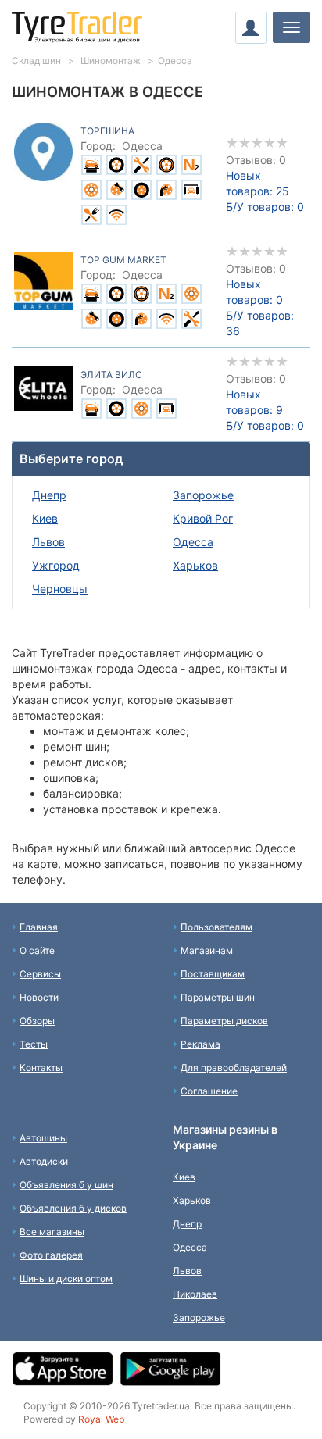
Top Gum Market (123, 260)
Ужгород (56, 565)
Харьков (195, 565)
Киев (45, 518)
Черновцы (60, 588)
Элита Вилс (111, 374)
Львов (48, 541)
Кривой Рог (203, 518)
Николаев (195, 1294)
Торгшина (107, 131)
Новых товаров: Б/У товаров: (265, 191)
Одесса (190, 1247)
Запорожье (203, 495)
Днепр (49, 495)
